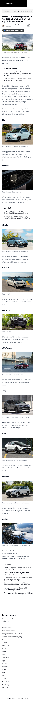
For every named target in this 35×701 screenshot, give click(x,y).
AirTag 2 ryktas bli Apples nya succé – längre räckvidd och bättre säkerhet (17, 212)
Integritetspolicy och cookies (12, 634)
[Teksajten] (14, 3)
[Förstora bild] (30, 127)
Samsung (5, 685)
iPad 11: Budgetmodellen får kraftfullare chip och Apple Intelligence (17, 568)
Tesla (4, 679)
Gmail (4, 655)
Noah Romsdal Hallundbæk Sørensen (13, 25)
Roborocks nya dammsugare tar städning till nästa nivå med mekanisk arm (18, 594)
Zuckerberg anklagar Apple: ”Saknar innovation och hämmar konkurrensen (17, 584)
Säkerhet (5, 667)
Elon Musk (5, 682)
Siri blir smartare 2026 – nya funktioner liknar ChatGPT (17, 573)
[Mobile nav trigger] (31, 3)
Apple (4, 661)
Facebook (5, 646)
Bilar (15, 11)
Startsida (6, 11)
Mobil (4, 649)
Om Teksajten (7, 628)
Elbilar (4, 664)
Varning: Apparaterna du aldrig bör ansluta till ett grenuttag (16, 589)
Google (4, 652)
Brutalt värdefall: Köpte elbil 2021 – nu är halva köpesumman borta (17, 79)
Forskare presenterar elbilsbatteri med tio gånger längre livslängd (18, 578)
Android (5, 687)
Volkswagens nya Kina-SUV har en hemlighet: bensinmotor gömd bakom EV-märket (18, 73)
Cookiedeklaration (8, 631)
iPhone (4, 670)
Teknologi (5, 658)
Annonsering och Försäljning (12, 637)
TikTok (4, 643)
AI (3, 676)
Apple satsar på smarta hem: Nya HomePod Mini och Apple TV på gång (17, 217)
